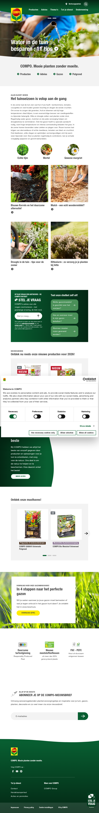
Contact (14, 788)
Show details (85, 426)
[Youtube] (17, 771)
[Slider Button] (86, 533)
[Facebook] (13, 771)
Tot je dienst (67, 10)
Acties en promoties (19, 796)
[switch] (37, 416)
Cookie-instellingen (46, 808)
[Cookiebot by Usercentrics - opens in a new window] (84, 380)
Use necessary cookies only (43, 433)
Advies (44, 10)
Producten (33, 10)
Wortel (46, 158)
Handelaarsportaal (19, 792)
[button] (45, 555)
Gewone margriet (73, 158)
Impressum (15, 808)
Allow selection (66, 433)
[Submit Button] (83, 716)
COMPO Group (50, 788)
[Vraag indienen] (38, 316)
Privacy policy (29, 808)
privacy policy (18, 325)
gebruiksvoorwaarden (28, 323)
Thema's (54, 10)
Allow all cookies (86, 433)
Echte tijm (23, 158)
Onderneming (82, 10)
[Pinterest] (21, 771)
